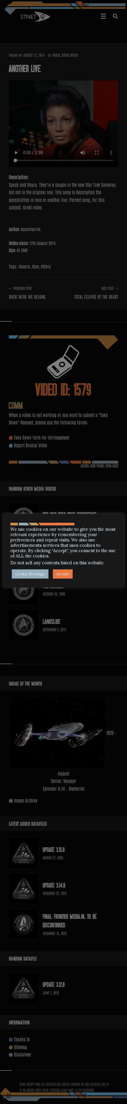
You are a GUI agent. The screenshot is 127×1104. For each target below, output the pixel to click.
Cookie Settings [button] (30, 574)
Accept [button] (62, 574)
